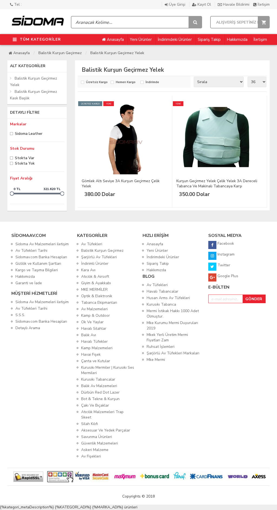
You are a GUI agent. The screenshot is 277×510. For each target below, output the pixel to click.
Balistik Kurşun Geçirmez (60, 52)
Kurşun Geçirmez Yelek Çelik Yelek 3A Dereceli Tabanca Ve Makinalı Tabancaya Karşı (216, 183)
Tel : (17, 4)
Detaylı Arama (27, 328)
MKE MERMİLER (94, 289)
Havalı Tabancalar (162, 291)
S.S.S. (20, 315)
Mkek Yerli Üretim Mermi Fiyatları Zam (167, 337)
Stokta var (24, 158)
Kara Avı (88, 270)
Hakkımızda (237, 39)
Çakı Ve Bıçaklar (95, 405)
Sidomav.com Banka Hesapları (41, 257)
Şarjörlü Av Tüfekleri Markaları (173, 353)
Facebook (225, 243)
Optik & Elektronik (96, 296)
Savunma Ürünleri (96, 436)
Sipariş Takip (209, 39)
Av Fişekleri (91, 456)
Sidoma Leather (28, 134)
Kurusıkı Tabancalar (98, 379)
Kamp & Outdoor (95, 315)
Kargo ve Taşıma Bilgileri (36, 270)
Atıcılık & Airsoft (95, 276)
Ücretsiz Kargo (97, 82)
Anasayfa (115, 39)
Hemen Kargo (126, 82)
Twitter (223, 265)
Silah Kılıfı (89, 423)
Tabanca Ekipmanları (99, 302)
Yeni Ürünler (141, 39)
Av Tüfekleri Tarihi (31, 250)
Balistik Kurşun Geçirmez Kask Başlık (33, 95)
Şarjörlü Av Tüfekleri (99, 257)
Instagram (225, 254)
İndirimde (152, 82)
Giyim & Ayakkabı (96, 283)
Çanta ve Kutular (95, 361)
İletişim (263, 4)
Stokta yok (25, 164)
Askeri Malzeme (94, 449)
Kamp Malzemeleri (97, 348)
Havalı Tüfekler (94, 341)
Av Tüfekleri (91, 244)
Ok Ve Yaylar (92, 322)
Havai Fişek (91, 354)
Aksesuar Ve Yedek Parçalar (105, 430)
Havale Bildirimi (236, 4)
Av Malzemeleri (94, 309)
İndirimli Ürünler (94, 263)
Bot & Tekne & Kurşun (100, 398)
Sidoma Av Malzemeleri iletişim (42, 244)
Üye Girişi (177, 4)
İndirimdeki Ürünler (175, 39)
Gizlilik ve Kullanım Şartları (38, 263)
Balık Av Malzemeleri (99, 385)
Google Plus (227, 276)
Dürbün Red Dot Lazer (100, 392)
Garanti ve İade (28, 283)
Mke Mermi (156, 359)
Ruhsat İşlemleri (160, 346)
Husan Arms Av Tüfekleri (168, 297)
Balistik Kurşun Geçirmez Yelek (117, 52)
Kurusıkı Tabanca (161, 304)
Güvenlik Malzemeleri (99, 443)
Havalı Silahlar (93, 328)
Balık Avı (88, 335)
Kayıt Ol (204, 4)
